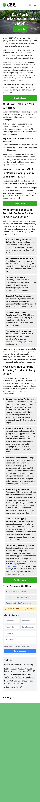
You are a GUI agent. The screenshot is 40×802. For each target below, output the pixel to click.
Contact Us (20, 29)
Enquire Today (20, 98)
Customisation (11, 566)
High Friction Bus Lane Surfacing (19, 597)
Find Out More (20, 580)
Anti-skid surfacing (10, 221)
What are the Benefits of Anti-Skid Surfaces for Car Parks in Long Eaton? (19, 675)
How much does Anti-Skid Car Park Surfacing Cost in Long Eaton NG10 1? (19, 669)
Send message (20, 651)
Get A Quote (20, 203)
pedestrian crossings (14, 341)
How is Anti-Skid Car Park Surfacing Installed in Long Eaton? (18, 682)
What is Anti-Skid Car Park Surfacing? (19, 664)
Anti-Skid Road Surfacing (16, 591)
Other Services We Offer (14, 687)
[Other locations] (30, 5)
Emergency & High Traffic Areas (18, 603)
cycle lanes (28, 341)
